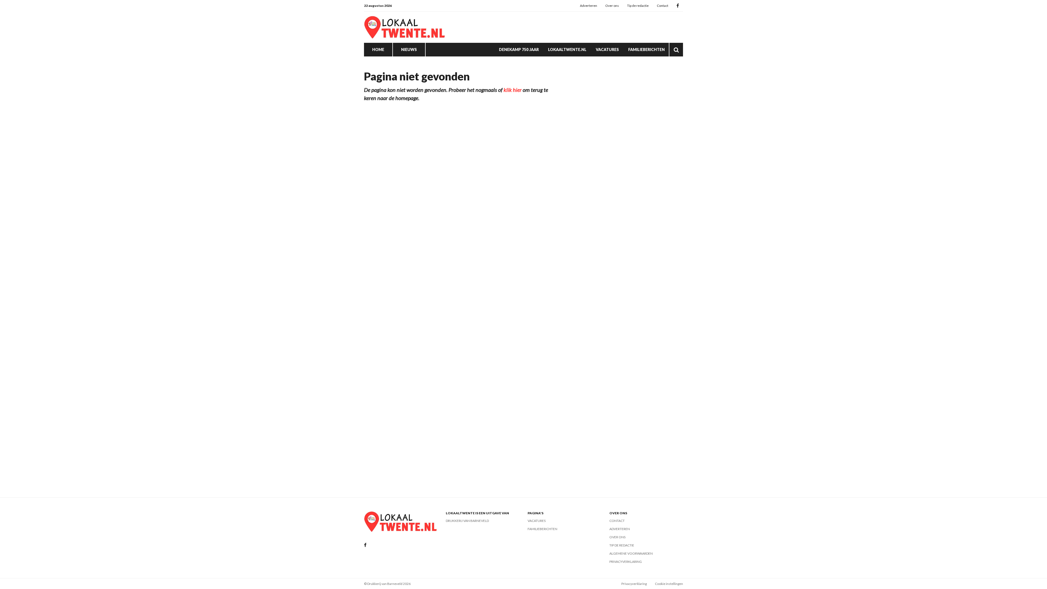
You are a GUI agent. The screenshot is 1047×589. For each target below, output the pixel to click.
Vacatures (607, 49)
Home (378, 49)
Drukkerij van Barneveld (467, 521)
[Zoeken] (676, 49)
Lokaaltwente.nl (567, 49)
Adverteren (588, 6)
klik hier (513, 89)
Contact (662, 6)
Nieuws (409, 49)
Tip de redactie (638, 6)
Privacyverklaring (625, 562)
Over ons (612, 6)
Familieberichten (646, 49)
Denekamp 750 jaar (519, 49)
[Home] (405, 27)
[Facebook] (677, 6)
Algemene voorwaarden (631, 553)
